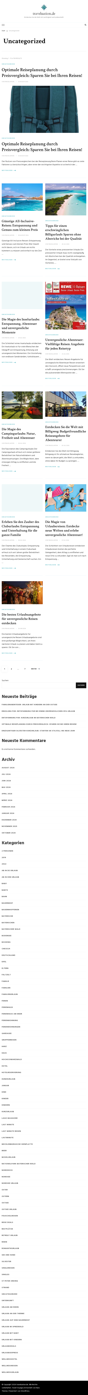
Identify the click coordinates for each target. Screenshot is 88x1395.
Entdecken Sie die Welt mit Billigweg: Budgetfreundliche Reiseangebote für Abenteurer (65, 433)
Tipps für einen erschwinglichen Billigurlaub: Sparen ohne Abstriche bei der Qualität (63, 232)
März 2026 (7, 800)
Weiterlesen (7, 170)
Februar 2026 (8, 807)
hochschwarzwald (12, 1059)
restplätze (7, 1229)
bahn (4, 896)
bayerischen (8, 922)
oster (5, 1189)
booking (6, 942)
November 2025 (9, 826)
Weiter (34, 669)
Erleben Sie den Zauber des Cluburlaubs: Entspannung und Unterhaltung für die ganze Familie (20, 528)
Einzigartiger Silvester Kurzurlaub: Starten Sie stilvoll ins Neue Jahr (38, 730)
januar (5, 1085)
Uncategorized (8, 64)
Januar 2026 (8, 813)
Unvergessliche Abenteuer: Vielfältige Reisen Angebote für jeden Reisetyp (64, 344)
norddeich (7, 1170)
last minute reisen (11, 1131)
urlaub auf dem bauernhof (16, 1320)
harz (4, 1046)
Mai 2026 (6, 787)
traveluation (9, 82)
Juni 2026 (6, 780)
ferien (5, 1001)
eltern (5, 968)
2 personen (7, 851)
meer (4, 1150)
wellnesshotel (9, 1359)
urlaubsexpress (10, 1352)
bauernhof (7, 903)
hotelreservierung (11, 1072)
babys (5, 890)
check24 (6, 948)
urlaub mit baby (10, 1333)
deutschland (8, 955)
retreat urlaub (10, 1235)
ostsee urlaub (9, 1209)
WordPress (25, 1391)
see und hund (8, 1255)
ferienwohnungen (11, 1027)
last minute (8, 1124)
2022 (4, 864)
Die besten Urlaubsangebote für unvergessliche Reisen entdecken (21, 618)
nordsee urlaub (10, 1183)
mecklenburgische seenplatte (17, 1144)
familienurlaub (10, 994)
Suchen (5, 680)
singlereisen (8, 1268)
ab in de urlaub (10, 870)
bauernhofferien (10, 909)
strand (5, 1287)
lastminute (8, 1137)
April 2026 (7, 793)
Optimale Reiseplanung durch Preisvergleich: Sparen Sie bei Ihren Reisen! (42, 73)
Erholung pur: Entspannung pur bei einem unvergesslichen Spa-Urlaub (38, 711)
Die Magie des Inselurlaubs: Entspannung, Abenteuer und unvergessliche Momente (21, 326)
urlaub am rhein (10, 1307)
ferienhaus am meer (12, 1014)
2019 (4, 857)
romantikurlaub (10, 1248)
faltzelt (6, 974)
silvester (6, 1261)
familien (6, 988)
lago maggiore (10, 1118)
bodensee (6, 935)
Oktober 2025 (9, 833)
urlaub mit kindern (12, 1339)
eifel (4, 961)
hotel (5, 1066)
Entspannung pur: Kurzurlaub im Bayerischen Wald (29, 717)
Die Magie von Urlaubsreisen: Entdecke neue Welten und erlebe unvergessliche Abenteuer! (63, 528)
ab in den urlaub (10, 877)
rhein (4, 1242)
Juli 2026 (6, 774)
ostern (5, 1196)
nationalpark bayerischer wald (19, 1163)
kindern (6, 1105)
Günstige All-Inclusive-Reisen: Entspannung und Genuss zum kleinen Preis (20, 225)
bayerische (7, 916)
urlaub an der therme (13, 1313)
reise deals (7, 1222)
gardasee (7, 1033)
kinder (5, 1098)
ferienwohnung (10, 1020)
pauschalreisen (10, 1215)
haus (4, 1053)
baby (4, 883)
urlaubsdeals (9, 1346)
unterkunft (8, 1300)
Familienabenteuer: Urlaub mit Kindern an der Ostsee (29, 704)
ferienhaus (7, 1007)
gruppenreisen (9, 1040)
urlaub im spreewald (13, 1326)
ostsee (5, 1202)
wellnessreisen (10, 1365)
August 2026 (8, 767)
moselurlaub (8, 1157)
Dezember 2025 (9, 820)
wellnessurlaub (10, 1372)
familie (5, 981)
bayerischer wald (11, 929)
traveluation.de (44, 13)
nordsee (6, 1176)
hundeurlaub (8, 1079)
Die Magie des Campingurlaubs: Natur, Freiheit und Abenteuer (19, 433)
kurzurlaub (8, 1111)
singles (5, 1274)
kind (4, 1092)
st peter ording (10, 1281)
